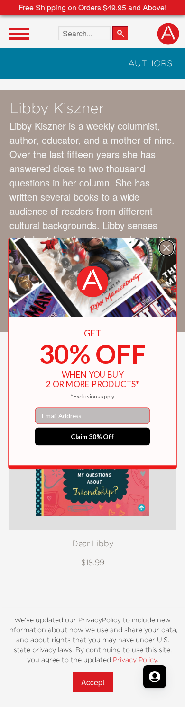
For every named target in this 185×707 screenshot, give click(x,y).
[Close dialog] (166, 248)
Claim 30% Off (92, 436)
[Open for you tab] (154, 676)
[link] (92, 281)
